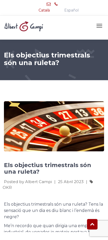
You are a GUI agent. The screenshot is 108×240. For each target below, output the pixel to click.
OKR (7, 187)
